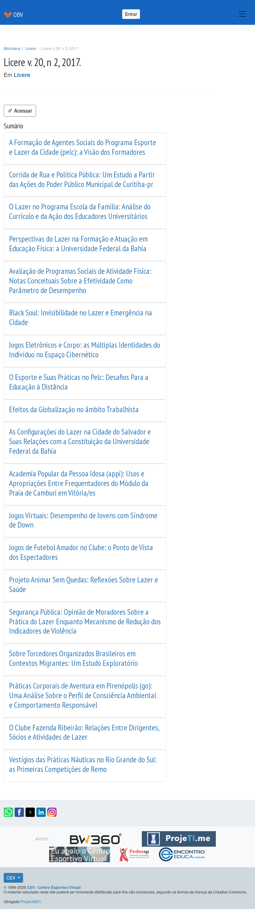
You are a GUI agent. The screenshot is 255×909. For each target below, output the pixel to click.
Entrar (131, 14)
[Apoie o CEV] (80, 853)
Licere (31, 48)
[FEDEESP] (134, 853)
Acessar (22, 110)
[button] (8, 812)
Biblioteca (12, 48)
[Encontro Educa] (182, 853)
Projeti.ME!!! (31, 901)
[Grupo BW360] (96, 838)
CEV (11, 878)
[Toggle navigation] (242, 14)
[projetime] (179, 838)
